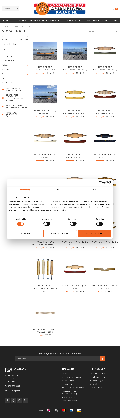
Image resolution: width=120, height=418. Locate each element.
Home (5, 20)
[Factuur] (56, 410)
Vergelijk (93, 384)
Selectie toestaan (60, 233)
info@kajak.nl (14, 391)
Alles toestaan (94, 233)
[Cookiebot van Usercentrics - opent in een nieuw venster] (100, 183)
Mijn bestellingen (97, 377)
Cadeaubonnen (109, 20)
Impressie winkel (69, 397)
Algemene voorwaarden (72, 377)
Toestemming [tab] (24, 190)
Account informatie (98, 373)
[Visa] (79, 410)
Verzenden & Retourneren (73, 388)
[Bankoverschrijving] (41, 410)
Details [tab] (60, 190)
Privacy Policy (68, 380)
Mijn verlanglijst (97, 380)
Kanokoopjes (64, 20)
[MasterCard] (64, 410)
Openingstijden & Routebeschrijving (69, 392)
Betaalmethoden (69, 384)
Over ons (66, 373)
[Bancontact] (71, 410)
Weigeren (26, 233)
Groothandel (93, 20)
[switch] (46, 224)
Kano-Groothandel (70, 400)
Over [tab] (95, 190)
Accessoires (48, 20)
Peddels (34, 20)
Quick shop (46, 66)
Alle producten (96, 388)
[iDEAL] (49, 410)
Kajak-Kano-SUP (18, 20)
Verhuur (79, 20)
